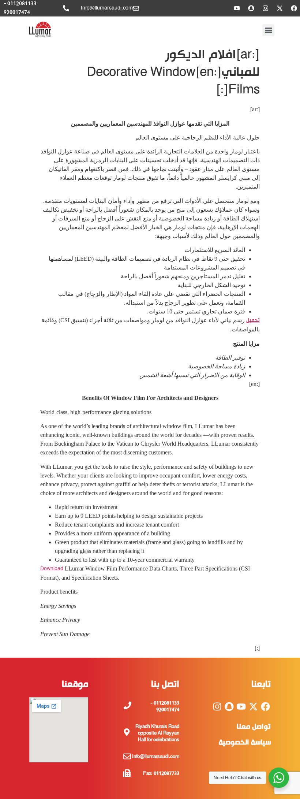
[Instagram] (265, 8)
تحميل (253, 320)
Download (51, 568)
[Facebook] (294, 8)
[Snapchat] (251, 8)
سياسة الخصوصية (245, 743)
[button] (268, 30)
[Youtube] (236, 8)
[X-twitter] (279, 8)
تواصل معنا (254, 727)
